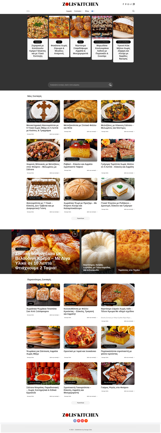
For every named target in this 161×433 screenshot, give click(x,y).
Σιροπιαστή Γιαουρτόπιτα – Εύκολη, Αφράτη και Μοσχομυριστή (77, 390)
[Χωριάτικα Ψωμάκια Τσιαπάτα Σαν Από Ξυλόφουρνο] (43, 295)
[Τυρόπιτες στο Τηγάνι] (132, 251)
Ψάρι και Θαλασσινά (109, 382)
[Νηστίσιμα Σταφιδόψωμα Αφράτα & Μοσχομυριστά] (80, 27)
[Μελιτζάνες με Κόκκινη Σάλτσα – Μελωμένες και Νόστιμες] (118, 111)
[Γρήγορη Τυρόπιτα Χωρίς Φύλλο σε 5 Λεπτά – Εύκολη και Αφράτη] (118, 150)
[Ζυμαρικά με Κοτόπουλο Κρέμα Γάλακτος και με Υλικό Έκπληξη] (37, 27)
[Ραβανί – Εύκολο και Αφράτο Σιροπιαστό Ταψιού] (80, 150)
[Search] (133, 11)
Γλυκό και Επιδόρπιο (123, 41)
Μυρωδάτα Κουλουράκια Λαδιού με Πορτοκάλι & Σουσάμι (102, 50)
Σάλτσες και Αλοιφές (34, 382)
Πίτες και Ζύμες (71, 120)
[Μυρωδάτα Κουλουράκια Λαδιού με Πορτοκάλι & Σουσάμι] (102, 27)
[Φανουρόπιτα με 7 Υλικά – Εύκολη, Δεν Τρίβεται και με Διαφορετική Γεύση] (43, 189)
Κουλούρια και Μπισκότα (102, 41)
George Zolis (30, 134)
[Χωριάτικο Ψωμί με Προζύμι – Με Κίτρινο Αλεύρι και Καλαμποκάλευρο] (80, 189)
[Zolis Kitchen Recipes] (80, 4)
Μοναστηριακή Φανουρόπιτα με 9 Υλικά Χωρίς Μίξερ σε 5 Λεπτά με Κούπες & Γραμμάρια (42, 128)
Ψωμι (80, 41)
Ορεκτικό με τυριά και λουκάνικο (80, 351)
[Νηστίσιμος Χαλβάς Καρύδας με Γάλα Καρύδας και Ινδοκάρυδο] (98, 251)
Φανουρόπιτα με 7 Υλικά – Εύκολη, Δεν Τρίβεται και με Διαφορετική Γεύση (40, 205)
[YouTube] (128, 4)
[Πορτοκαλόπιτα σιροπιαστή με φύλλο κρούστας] (118, 337)
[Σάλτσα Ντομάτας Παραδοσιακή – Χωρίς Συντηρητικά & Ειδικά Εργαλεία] (43, 373)
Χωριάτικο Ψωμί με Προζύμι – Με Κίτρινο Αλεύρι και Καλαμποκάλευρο (80, 205)
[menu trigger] (29, 11)
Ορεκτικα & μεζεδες (72, 346)
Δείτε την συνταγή (54, 134)
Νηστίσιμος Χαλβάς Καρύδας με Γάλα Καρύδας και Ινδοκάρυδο (97, 267)
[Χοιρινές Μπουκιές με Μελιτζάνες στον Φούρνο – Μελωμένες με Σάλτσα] (43, 150)
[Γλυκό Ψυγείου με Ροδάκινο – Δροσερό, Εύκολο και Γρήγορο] (118, 189)
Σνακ (59, 41)
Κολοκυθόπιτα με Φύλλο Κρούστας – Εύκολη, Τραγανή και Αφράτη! (79, 311)
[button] (80, 80)
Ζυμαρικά (37, 41)
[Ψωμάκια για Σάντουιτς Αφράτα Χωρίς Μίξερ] (43, 337)
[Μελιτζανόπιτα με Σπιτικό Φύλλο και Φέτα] (80, 111)
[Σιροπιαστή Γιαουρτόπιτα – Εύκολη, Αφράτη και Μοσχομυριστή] (80, 373)
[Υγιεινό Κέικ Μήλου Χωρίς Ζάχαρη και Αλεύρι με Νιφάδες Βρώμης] (123, 27)
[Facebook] (123, 4)
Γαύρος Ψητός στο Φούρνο (114, 387)
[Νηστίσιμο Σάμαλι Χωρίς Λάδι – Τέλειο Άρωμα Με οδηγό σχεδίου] (118, 295)
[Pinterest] (126, 4)
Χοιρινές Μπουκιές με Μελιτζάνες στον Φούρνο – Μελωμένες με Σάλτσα (43, 167)
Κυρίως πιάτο (107, 120)
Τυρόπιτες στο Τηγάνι (129, 270)
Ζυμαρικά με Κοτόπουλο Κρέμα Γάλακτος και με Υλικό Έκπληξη (37, 50)
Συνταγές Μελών (71, 382)
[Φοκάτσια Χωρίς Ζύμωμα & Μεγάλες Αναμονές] (59, 27)
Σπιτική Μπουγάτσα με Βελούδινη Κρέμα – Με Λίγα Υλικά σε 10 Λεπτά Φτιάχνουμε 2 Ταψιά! (42, 260)
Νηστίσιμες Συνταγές (34, 120)
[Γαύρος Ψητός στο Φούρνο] (118, 373)
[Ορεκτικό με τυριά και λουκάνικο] (80, 337)
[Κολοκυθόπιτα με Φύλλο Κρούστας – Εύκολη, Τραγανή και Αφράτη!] (80, 295)
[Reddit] (131, 4)
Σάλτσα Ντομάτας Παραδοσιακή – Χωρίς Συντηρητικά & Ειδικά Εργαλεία (42, 390)
